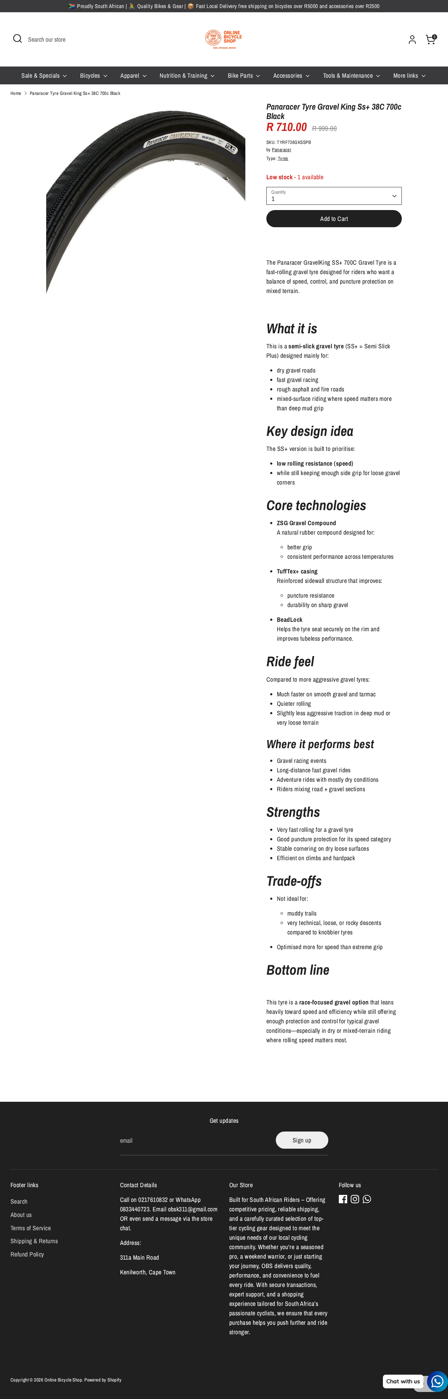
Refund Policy (27, 1254)
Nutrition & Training (184, 75)
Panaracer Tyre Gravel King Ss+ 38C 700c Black (75, 93)
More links (406, 75)
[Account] (412, 40)
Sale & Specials (41, 75)
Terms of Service (30, 1228)
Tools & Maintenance (348, 75)
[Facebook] (343, 1199)
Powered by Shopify (102, 1380)
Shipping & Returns (34, 1241)
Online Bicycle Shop (63, 1380)
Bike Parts (241, 75)
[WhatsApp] (367, 1199)
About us (21, 1214)
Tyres (283, 158)
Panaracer (281, 149)
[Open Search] (17, 39)
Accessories (288, 75)
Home (15, 93)
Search (19, 1201)
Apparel (130, 75)
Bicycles (91, 75)
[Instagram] (355, 1199)
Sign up (302, 1140)
